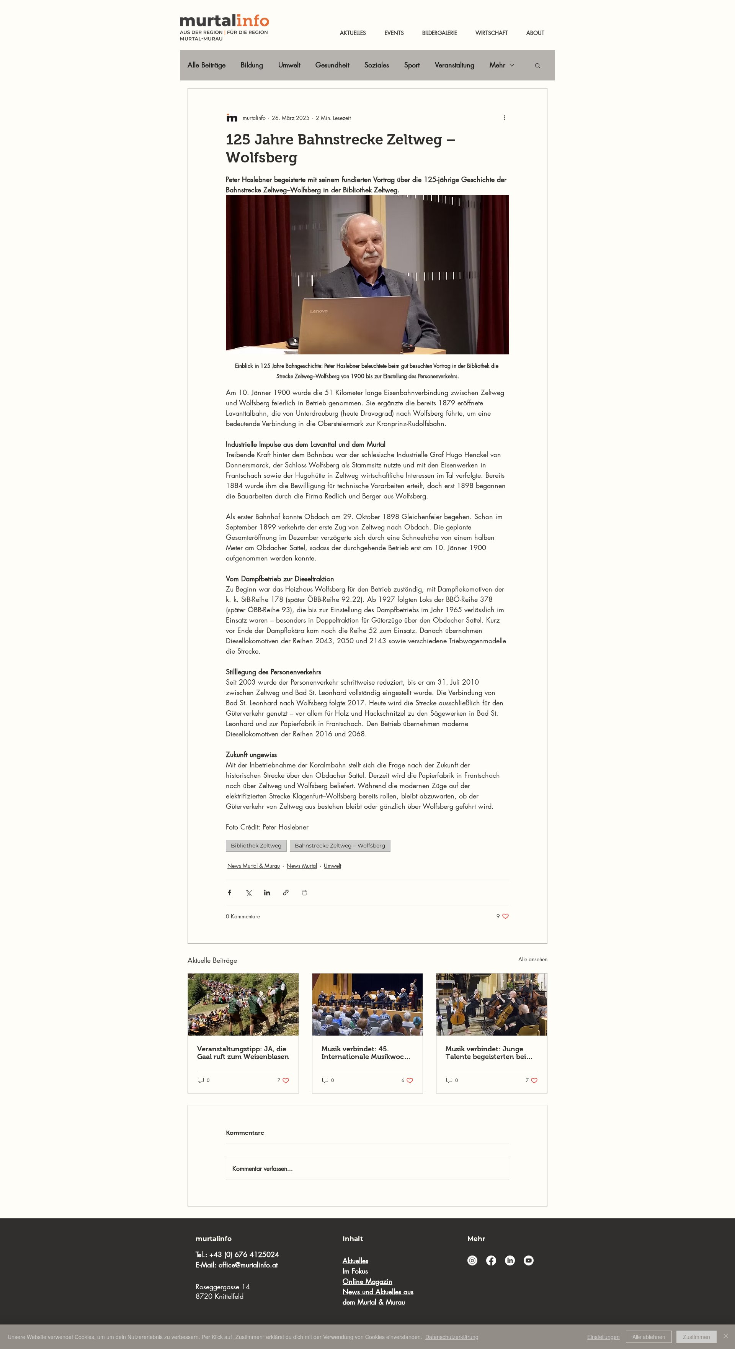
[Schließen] (725, 1337)
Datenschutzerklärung (452, 1337)
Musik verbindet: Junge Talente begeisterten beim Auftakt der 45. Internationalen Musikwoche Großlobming (489, 1053)
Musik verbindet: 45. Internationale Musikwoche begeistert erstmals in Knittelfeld (367, 1053)
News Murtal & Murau (253, 865)
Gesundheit (332, 64)
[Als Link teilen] (285, 892)
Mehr (497, 64)
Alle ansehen (532, 959)
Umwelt (289, 64)
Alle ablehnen (648, 1337)
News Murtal (302, 865)
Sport (412, 64)
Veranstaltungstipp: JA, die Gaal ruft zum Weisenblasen (243, 1053)
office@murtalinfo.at (248, 1264)
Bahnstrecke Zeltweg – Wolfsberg (340, 845)
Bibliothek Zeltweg (256, 845)
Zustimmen (696, 1337)
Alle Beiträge (206, 64)
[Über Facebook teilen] (229, 892)
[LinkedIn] (510, 1260)
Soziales (376, 64)
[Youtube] (529, 1260)
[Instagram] (472, 1260)
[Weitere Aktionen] (504, 117)
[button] (537, 65)
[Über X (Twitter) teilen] (248, 892)
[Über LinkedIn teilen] (267, 892)
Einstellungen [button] (603, 1337)
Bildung (252, 64)
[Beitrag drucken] (304, 892)
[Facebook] (491, 1260)
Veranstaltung (454, 64)
